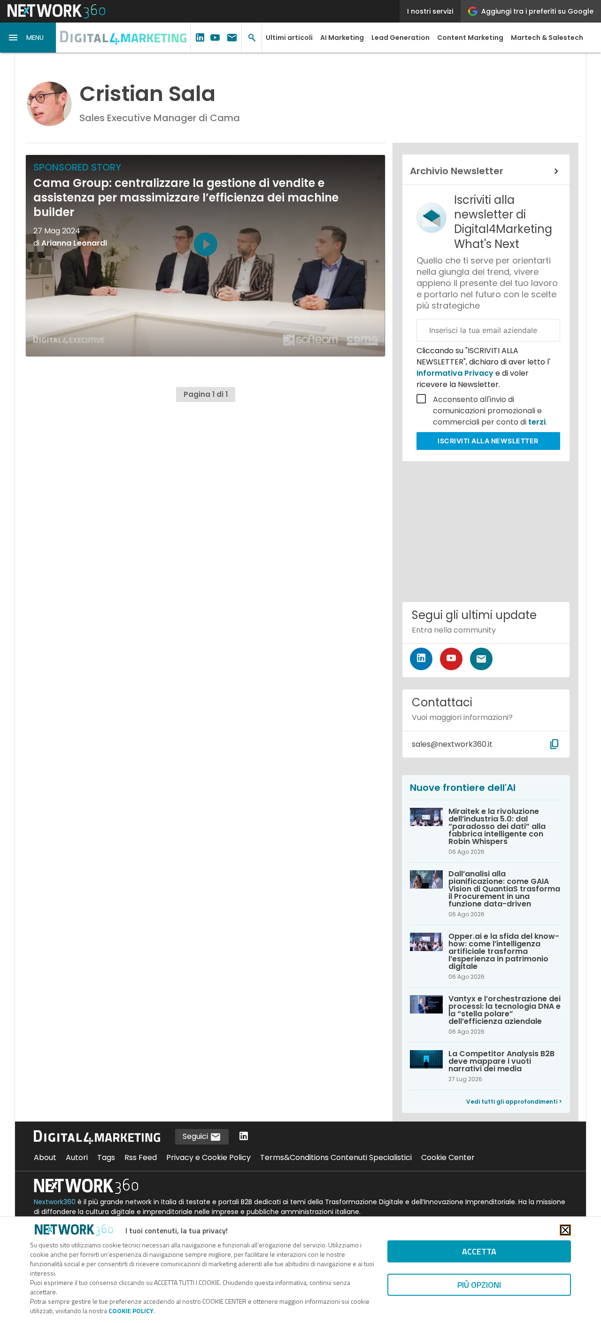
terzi (537, 422)
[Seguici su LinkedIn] (421, 659)
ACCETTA (479, 1251)
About (45, 1157)
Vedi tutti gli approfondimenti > (514, 1102)
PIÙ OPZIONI (479, 1284)
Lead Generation (400, 37)
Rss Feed (140, 1157)
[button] (28, 38)
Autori (77, 1157)
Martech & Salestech (547, 37)
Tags (106, 1157)
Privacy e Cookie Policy (208, 1157)
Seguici (196, 1136)
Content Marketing (470, 37)
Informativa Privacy (455, 373)
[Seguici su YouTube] (451, 659)
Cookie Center (448, 1157)
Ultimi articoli (289, 37)
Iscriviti (488, 441)
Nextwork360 (55, 1202)
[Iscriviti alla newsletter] (481, 659)
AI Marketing (342, 37)
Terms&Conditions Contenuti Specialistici (336, 1157)
